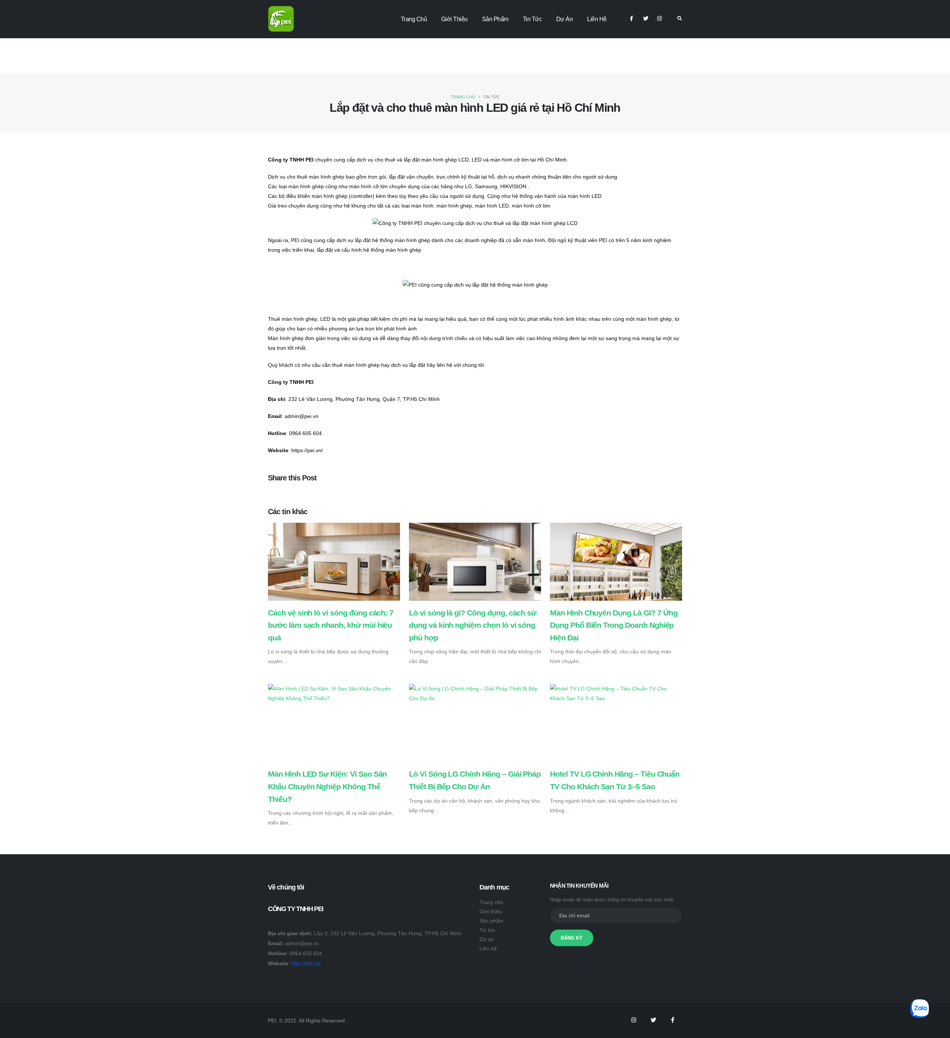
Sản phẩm (495, 19)
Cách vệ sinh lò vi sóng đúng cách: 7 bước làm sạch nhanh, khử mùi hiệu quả (330, 625)
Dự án (564, 19)
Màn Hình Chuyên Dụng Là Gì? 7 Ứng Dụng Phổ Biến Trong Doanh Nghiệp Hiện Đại (614, 625)
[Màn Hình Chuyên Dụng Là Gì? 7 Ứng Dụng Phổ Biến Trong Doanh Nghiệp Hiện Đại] (616, 564)
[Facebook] (631, 19)
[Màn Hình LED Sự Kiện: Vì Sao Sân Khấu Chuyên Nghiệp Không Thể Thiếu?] (334, 693)
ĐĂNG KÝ (572, 938)
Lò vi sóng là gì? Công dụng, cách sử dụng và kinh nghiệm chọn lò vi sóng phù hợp (472, 625)
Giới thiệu (454, 19)
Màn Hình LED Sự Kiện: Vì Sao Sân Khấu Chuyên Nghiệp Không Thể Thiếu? (327, 786)
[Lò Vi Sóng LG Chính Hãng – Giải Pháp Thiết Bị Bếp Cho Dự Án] (475, 693)
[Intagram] (633, 1020)
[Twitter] (645, 19)
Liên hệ (597, 19)
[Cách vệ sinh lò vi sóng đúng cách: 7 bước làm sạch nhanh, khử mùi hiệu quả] (334, 564)
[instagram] (659, 19)
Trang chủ (414, 19)
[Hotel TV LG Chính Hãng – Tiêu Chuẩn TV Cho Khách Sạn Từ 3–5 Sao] (616, 693)
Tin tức (532, 19)
